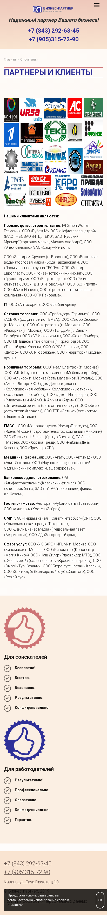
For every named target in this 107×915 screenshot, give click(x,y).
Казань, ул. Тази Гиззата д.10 (31, 882)
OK (100, 900)
